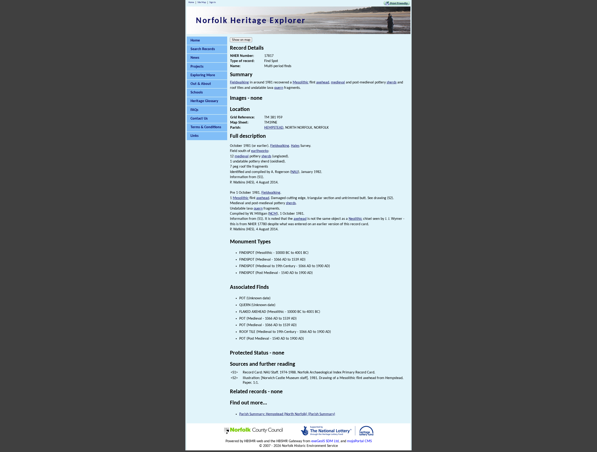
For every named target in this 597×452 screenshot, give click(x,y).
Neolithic (355, 219)
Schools (197, 92)
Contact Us (199, 119)
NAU (294, 172)
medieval (338, 82)
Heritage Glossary (204, 101)
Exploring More (203, 75)
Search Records (203, 49)
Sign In (212, 2)
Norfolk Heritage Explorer (251, 21)
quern (278, 88)
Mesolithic (301, 82)
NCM (273, 214)
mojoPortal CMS (359, 441)
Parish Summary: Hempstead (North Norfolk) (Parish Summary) (287, 414)
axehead (322, 82)
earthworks (259, 151)
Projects (197, 67)
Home (191, 2)
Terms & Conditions (206, 127)
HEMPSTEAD (273, 128)
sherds (391, 82)
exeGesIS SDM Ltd (325, 441)
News (195, 58)
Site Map (202, 2)
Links (194, 136)
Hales (295, 146)
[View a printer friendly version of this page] (397, 4)
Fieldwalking (239, 82)
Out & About (201, 84)
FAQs (194, 110)
